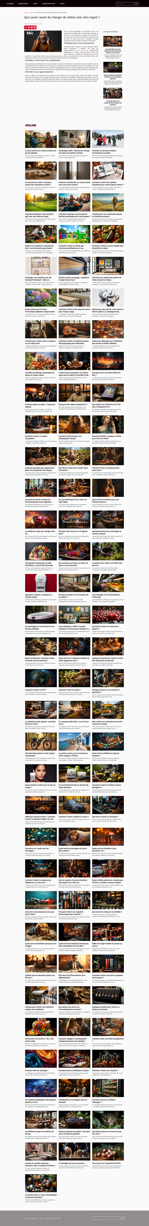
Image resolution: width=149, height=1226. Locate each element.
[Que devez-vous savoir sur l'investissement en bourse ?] (74, 995)
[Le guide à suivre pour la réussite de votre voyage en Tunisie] (74, 741)
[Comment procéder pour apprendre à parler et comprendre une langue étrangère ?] (41, 456)
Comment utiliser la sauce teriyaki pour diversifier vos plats (108, 247)
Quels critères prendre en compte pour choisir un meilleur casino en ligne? (107, 881)
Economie (10, 3)
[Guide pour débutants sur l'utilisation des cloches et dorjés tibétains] (108, 329)
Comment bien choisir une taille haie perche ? (107, 564)
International (23, 3)
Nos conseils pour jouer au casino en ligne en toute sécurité (73, 564)
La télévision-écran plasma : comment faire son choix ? (40, 722)
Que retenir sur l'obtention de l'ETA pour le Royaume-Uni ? (106, 405)
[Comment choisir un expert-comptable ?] (41, 424)
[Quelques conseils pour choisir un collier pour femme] (108, 995)
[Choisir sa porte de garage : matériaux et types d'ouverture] (74, 265)
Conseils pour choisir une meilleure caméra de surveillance (39, 1008)
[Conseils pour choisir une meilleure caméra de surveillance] (41, 995)
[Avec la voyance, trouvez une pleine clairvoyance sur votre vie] (74, 868)
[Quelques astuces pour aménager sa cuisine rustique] (108, 519)
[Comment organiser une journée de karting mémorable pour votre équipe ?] (74, 202)
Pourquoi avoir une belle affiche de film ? (106, 373)
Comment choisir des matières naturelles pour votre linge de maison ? (108, 183)
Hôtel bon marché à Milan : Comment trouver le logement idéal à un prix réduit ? (40, 819)
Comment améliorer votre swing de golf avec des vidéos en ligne (39, 215)
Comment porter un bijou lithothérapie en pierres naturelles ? (41, 1196)
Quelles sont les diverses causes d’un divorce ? (40, 976)
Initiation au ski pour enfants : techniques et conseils (104, 151)
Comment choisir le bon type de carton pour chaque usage (74, 310)
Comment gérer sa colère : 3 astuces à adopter (40, 405)
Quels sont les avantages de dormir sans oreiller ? (73, 849)
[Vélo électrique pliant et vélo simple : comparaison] (41, 741)
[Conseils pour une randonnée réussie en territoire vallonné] (108, 202)
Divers (62, 3)
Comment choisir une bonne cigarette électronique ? (107, 976)
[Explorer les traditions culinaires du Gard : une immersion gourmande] (41, 234)
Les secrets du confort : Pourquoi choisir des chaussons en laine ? (38, 183)
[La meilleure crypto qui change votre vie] (41, 519)
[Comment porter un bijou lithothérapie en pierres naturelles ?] (41, 1183)
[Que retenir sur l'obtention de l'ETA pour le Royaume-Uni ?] (108, 392)
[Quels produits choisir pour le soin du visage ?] (41, 773)
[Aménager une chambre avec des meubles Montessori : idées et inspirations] (41, 265)
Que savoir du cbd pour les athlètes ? (107, 912)
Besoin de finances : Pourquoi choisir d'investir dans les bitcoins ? (40, 659)
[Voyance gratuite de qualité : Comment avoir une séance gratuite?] (112, 67)
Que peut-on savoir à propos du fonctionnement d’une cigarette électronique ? (38, 501)
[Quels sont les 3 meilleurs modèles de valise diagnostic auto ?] (74, 646)
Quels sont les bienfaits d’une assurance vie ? (104, 849)
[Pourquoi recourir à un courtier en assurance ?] (108, 678)
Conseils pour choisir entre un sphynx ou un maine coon (40, 342)
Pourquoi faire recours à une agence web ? (73, 532)
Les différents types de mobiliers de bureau (39, 1132)
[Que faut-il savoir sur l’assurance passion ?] (108, 614)
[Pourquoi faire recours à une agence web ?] (74, 519)
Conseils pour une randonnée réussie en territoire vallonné (107, 215)
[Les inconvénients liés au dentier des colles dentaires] (74, 773)
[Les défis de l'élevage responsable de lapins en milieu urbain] (41, 361)
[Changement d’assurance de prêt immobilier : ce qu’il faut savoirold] (41, 551)
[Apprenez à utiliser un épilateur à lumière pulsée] (41, 583)
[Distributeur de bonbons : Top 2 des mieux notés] (41, 1027)
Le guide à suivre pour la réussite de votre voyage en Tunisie (73, 754)
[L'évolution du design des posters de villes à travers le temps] (108, 265)
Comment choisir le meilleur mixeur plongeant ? (106, 786)
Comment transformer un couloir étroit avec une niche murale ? (74, 183)
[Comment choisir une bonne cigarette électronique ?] (108, 963)
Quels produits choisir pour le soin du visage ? (40, 786)
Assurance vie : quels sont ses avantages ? (37, 849)
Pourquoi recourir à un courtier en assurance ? (106, 691)
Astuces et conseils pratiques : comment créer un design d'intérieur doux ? (40, 1165)
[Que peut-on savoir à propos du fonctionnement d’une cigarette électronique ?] (41, 487)
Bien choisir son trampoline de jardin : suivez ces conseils (107, 722)
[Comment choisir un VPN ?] (41, 678)
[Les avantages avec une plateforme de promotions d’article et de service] (112, 41)
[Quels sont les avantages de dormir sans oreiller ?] (74, 836)
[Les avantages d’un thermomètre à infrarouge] (108, 583)
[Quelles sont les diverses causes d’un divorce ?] (41, 963)
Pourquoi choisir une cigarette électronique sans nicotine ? (113, 102)
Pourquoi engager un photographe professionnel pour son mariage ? (72, 1039)
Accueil (26, 12)
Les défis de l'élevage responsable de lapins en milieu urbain (39, 373)
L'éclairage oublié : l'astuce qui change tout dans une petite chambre (74, 151)
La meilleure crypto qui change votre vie (40, 532)
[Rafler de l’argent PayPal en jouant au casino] (108, 931)
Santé (35, 3)
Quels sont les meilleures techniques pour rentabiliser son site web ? (73, 944)
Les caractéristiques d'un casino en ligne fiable (73, 500)
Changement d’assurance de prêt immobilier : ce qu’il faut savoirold (39, 564)
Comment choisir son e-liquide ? (105, 1070)
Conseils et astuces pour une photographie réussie (70, 437)
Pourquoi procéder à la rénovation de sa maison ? (73, 595)
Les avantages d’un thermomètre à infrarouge (106, 595)
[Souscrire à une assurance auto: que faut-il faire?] (41, 900)
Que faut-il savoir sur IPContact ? (105, 816)
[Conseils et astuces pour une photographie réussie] (74, 424)
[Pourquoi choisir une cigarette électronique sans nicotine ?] (112, 93)
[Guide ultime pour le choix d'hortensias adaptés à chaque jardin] (41, 297)
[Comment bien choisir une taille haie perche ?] (108, 551)
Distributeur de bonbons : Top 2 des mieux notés (39, 1039)
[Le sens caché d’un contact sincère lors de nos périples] (41, 138)
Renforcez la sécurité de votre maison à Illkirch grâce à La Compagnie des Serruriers (108, 311)
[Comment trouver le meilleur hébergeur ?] (108, 1088)
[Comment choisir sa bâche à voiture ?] (74, 805)
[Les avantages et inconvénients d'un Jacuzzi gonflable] (41, 614)
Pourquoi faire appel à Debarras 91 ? (73, 404)
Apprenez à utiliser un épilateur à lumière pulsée (38, 595)
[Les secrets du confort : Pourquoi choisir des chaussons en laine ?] (41, 170)
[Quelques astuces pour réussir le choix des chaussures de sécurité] (108, 646)
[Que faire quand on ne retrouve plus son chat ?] (108, 1119)
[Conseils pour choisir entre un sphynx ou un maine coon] (41, 329)
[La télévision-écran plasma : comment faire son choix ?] (41, 709)
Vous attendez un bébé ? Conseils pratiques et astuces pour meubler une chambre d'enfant (74, 628)
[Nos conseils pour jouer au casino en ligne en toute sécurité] (74, 551)
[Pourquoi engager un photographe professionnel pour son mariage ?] (74, 1027)
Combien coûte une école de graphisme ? (108, 1039)
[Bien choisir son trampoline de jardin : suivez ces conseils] (108, 709)
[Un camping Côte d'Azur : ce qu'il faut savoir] (74, 709)
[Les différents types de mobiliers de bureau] (41, 1119)
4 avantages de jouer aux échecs (72, 1163)
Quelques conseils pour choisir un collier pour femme (106, 1008)
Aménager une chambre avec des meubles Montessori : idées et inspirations (38, 279)
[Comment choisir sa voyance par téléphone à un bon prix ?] (41, 868)
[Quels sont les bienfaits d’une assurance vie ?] (108, 836)
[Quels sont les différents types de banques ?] (108, 741)
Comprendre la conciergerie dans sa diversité (73, 1101)
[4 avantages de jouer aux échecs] (74, 1151)
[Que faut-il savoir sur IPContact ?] (108, 805)
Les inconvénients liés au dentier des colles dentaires (73, 786)
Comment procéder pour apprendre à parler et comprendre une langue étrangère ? (39, 470)
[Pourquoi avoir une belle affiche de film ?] (108, 361)
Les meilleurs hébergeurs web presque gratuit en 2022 (40, 1101)
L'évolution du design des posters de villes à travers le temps (106, 278)
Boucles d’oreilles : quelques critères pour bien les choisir (106, 437)
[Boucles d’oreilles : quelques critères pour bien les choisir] (108, 424)
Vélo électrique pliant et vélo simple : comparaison (40, 754)
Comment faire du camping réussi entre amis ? (105, 469)
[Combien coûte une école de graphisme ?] (108, 1027)
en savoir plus (83, 50)
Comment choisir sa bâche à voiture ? (74, 816)
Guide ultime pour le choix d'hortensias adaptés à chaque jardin (40, 310)
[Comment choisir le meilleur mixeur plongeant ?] (108, 773)
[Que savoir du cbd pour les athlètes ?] (108, 900)
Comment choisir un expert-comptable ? (36, 437)
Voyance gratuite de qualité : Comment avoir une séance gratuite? (113, 77)
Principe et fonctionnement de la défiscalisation (72, 976)
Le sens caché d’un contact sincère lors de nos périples (40, 151)
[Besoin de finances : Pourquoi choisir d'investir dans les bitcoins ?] (41, 646)
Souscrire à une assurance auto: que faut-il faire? (39, 913)
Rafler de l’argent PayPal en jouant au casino (107, 944)
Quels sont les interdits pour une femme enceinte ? (105, 500)
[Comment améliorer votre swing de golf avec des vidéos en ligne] (41, 202)
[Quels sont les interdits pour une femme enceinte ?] (108, 487)
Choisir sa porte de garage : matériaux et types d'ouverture (74, 278)
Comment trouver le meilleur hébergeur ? (103, 1101)
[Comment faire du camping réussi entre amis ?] (108, 456)
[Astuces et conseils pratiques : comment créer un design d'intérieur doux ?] (41, 1151)
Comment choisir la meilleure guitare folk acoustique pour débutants (74, 342)
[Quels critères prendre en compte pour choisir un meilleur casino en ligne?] (108, 868)
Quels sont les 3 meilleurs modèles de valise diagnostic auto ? (74, 659)
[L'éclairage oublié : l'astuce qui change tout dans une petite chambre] (74, 138)
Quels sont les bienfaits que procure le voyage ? (40, 944)
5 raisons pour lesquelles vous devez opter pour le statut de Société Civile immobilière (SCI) (73, 375)
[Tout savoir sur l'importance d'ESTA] (108, 1151)
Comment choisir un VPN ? (35, 690)
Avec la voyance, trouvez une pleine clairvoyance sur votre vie (73, 881)
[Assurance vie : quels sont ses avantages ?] (41, 836)
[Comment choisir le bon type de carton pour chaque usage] (74, 297)
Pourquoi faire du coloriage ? (36, 1070)
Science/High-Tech (48, 3)
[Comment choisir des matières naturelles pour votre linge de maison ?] (108, 170)
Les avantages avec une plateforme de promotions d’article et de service (112, 51)
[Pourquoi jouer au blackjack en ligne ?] (74, 1058)
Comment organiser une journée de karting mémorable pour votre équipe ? (74, 215)
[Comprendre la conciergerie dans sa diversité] (74, 1088)
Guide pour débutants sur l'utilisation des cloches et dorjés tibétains (107, 342)
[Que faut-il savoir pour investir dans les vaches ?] (74, 456)
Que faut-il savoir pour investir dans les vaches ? (73, 469)
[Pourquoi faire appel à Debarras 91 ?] (74, 392)
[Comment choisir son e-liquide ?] (108, 1058)
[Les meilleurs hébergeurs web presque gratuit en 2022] (41, 1088)
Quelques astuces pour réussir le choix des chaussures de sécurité (107, 659)
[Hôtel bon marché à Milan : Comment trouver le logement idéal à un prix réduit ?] (41, 805)
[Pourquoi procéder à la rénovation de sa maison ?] (74, 583)
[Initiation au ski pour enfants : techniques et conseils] (108, 138)
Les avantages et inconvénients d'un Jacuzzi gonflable (39, 627)
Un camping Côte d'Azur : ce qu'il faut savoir (74, 722)
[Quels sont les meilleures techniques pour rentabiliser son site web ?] (74, 931)
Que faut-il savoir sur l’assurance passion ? (105, 627)
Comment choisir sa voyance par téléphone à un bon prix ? (38, 881)
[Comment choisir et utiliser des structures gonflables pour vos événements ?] (74, 234)
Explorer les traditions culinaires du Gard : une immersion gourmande (39, 247)
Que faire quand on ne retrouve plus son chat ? (107, 1132)
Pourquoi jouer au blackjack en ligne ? (74, 1070)
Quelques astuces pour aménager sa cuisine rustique (106, 532)
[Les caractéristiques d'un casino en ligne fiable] (74, 487)
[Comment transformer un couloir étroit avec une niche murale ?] (74, 170)
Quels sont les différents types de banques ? (105, 754)
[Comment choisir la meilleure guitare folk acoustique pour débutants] (74, 329)
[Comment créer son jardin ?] (74, 678)
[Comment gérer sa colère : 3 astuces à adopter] (41, 392)
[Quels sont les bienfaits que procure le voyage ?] (41, 931)
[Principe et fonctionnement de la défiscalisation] (74, 963)
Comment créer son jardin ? (70, 690)
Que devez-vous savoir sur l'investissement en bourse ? (70, 1008)
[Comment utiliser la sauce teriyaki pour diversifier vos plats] (108, 234)
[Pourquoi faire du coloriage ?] (41, 1058)
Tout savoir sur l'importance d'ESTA (106, 1163)
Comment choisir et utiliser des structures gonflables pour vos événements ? (71, 248)
